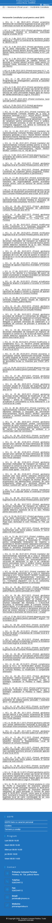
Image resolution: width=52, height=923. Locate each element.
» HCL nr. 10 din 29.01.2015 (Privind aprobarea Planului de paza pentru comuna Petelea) (23, 106)
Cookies (8, 825)
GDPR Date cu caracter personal (19, 822)
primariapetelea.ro (20, 906)
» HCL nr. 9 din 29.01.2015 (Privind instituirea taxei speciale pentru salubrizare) (26, 100)
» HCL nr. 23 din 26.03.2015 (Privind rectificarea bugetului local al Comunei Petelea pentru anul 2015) (26, 233)
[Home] (4, 7)
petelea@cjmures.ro (20, 898)
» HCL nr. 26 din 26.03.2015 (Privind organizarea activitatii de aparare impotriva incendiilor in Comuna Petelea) (26, 265)
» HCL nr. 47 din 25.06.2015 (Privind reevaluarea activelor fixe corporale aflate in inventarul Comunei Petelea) (26, 491)
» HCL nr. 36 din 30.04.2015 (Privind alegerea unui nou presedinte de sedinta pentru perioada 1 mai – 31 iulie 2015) (26, 369)
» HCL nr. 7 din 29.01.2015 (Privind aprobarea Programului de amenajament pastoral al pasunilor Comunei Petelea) (26, 81)
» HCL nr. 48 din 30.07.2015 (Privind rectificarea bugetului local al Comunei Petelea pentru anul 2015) (26, 499)
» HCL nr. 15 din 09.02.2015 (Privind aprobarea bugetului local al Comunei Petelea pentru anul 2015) (26, 164)
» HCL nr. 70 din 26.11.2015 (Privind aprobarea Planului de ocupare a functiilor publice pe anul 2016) (26, 732)
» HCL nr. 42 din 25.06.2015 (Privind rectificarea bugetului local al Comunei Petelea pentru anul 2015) (26, 436)
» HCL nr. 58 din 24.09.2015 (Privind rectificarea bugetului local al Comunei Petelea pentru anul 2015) (26, 625)
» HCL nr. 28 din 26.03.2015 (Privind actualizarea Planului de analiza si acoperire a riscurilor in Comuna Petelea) (26, 283)
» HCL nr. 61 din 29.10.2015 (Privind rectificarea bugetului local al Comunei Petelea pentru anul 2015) (26, 648)
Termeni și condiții (12, 829)
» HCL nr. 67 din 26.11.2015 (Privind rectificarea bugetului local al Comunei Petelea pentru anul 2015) (26, 707)
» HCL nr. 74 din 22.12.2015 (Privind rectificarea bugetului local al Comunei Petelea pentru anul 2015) (26, 766)
